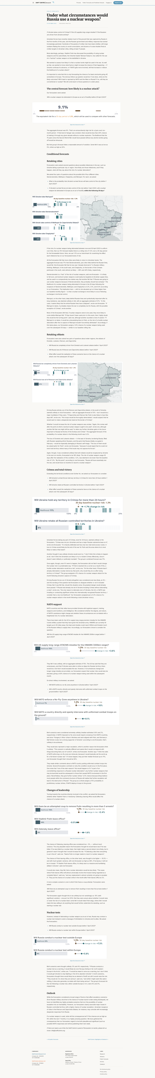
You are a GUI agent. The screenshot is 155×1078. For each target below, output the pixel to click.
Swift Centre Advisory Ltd (38, 1061)
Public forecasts (53, 11)
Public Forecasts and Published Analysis (93, 2)
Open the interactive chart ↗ (77, 124)
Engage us (108, 2)
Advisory (102, 1056)
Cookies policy (103, 1074)
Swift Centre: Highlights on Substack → (98, 1039)
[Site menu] (33, 2)
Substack (102, 1064)
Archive (102, 1061)
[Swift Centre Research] (45, 3)
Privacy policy (103, 1071)
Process (79, 2)
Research (102, 1054)
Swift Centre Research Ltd (39, 1054)
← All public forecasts (52, 1039)
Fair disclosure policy (105, 1069)
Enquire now (118, 2)
